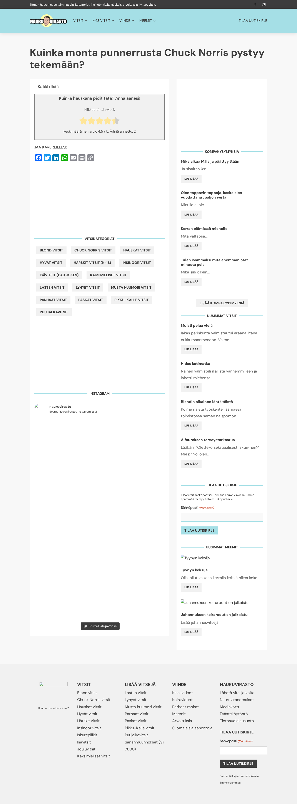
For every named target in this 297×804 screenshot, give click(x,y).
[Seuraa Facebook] (255, 4)
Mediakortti (230, 707)
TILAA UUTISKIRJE (253, 20)
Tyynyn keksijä (194, 570)
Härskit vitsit (88, 720)
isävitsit (116, 5)
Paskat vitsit (90, 300)
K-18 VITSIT (101, 20)
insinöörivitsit (100, 5)
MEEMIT (145, 20)
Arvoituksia (182, 720)
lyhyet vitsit (147, 5)
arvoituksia (130, 5)
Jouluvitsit (86, 749)
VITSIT (78, 20)
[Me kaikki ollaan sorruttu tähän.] (55, 607)
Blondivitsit (51, 250)
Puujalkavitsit (54, 312)
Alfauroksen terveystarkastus (208, 439)
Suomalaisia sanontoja (192, 728)
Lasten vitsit (52, 287)
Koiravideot (182, 699)
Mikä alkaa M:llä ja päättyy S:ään (210, 161)
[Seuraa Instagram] (263, 4)
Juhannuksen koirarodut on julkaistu (214, 614)
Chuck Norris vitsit (93, 250)
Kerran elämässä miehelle (204, 228)
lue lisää (191, 178)
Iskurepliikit (87, 735)
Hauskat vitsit (137, 250)
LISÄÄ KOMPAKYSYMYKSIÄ (222, 303)
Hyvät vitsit (51, 262)
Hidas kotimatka (195, 363)
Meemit (179, 713)
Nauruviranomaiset (237, 699)
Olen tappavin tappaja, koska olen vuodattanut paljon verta (211, 194)
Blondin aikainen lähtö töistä (207, 401)
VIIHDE (124, 20)
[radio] (83, 122)
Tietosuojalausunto (237, 720)
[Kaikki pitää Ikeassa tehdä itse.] (144, 607)
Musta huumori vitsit (131, 287)
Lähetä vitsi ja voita (237, 692)
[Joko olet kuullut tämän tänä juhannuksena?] (55, 431)
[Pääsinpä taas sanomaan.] (144, 431)
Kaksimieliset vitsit (108, 275)
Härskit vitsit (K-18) (92, 262)
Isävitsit (84, 742)
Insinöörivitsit (136, 262)
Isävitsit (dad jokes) (59, 275)
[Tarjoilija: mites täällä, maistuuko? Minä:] (99, 607)
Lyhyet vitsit (88, 287)
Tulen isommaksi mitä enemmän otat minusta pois (214, 262)
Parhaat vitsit (53, 300)
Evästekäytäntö (234, 713)
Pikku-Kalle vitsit (131, 300)
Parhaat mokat (185, 707)
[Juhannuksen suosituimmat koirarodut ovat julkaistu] (99, 506)
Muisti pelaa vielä (197, 325)
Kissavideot (182, 692)
